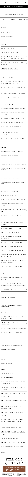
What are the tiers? (6, 363)
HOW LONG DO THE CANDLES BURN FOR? (11, 246)
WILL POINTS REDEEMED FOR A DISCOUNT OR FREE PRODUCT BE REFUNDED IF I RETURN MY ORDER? (13, 433)
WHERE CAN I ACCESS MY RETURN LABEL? (12, 174)
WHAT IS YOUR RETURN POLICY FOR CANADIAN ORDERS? (13, 169)
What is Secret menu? (7, 36)
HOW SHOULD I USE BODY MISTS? (10, 232)
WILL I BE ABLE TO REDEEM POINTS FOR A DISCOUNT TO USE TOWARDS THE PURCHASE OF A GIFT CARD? (13, 414)
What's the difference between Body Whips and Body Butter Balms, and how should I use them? (14, 223)
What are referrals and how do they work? (12, 452)
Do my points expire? (7, 377)
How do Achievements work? (9, 438)
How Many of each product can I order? (13, 93)
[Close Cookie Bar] (4, 469)
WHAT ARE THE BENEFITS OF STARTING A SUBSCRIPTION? (11, 306)
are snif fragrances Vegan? (9, 195)
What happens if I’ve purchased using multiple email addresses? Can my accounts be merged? (12, 421)
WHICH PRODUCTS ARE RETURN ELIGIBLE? (12, 151)
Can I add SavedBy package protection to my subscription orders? (13, 317)
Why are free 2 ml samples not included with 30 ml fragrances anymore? (13, 82)
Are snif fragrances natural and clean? (13, 199)
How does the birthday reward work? (12, 446)
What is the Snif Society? (8, 349)
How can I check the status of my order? (13, 108)
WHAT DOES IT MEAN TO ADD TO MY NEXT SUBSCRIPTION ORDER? (12, 333)
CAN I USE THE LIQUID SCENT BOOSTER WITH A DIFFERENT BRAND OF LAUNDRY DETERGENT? (13, 284)
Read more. (9, 470)
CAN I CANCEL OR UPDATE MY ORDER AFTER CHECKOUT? (12, 113)
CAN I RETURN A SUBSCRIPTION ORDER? (11, 338)
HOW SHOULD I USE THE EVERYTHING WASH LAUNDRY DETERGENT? (12, 267)
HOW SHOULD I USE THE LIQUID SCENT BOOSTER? (11, 278)
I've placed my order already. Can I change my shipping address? (11, 69)
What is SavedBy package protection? (12, 122)
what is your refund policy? (9, 160)
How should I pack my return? (10, 178)
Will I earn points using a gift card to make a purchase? (12, 407)
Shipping (12, 19)
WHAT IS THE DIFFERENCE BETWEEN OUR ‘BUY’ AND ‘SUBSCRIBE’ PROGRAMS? (13, 88)
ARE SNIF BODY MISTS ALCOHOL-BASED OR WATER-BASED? (12, 237)
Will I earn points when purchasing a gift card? (13, 401)
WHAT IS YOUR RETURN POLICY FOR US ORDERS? (13, 164)
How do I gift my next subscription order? (13, 328)
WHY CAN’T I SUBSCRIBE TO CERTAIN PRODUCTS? (10, 311)
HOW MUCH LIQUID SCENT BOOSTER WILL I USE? (12, 273)
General (4, 19)
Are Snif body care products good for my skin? (13, 210)
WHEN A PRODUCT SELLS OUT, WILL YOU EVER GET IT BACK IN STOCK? (13, 139)
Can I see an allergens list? (9, 289)
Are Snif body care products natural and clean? (13, 204)
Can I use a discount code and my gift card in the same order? (12, 104)
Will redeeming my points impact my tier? (13, 442)
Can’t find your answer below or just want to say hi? (12, 32)
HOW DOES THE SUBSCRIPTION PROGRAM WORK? (13, 301)
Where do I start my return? (9, 155)
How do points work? (7, 373)
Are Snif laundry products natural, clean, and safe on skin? (13, 255)
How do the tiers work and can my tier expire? (12, 368)
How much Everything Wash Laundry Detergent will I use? (12, 261)
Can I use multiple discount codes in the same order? (13, 98)
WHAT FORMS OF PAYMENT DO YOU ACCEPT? (12, 118)
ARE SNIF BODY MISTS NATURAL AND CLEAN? (12, 228)
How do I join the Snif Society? (10, 354)
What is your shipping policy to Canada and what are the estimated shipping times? (14, 57)
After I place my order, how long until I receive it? (13, 63)
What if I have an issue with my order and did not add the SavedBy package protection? (13, 133)
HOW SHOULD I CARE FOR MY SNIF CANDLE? (12, 250)
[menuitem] (3, 3)
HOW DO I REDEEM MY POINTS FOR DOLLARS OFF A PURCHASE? (13, 382)
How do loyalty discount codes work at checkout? (13, 388)
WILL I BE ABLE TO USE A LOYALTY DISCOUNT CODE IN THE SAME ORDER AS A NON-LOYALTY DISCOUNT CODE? (13, 395)
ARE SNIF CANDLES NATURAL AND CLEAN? (12, 242)
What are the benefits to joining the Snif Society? (13, 359)
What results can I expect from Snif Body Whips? (13, 216)
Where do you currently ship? (10, 48)
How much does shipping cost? (10, 52)
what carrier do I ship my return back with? (12, 183)
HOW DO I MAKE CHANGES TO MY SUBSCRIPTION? (10, 323)
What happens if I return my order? (11, 427)
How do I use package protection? (11, 126)
